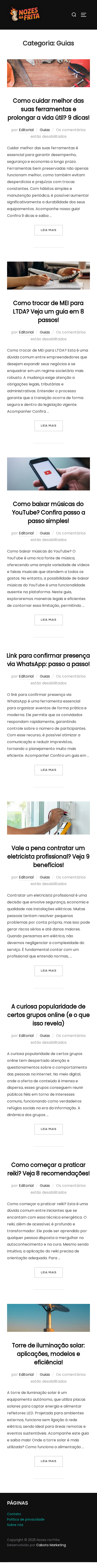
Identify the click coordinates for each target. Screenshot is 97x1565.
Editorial (26, 130)
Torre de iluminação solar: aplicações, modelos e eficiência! (48, 1353)
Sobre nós (15, 1524)
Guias (45, 130)
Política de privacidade (25, 1519)
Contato (14, 1514)
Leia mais (52, 230)
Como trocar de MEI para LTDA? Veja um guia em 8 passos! (48, 311)
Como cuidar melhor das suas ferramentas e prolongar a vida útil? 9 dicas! (49, 109)
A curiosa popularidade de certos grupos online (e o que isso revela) (48, 1015)
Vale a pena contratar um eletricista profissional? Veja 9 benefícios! (48, 856)
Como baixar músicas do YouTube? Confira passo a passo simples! (48, 512)
